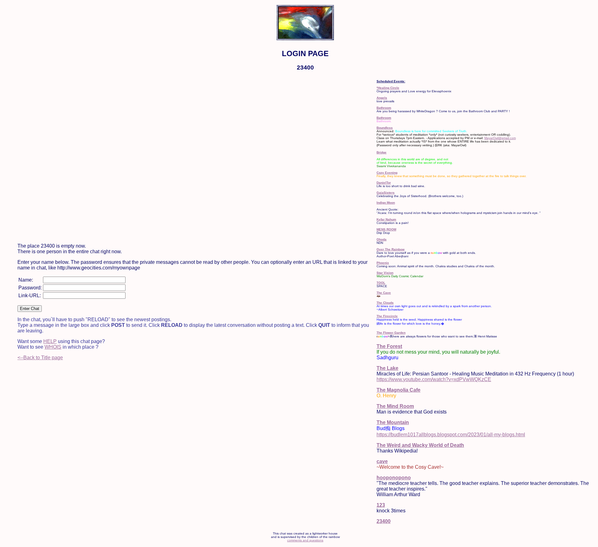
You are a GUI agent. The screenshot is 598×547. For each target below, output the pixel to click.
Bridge (382, 152)
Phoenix (383, 262)
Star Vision (385, 272)
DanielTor (384, 182)
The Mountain (393, 422)
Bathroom (384, 107)
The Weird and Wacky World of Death (420, 445)
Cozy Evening (387, 172)
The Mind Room (395, 406)
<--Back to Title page (40, 357)
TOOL (381, 282)
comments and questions (305, 540)
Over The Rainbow (391, 249)
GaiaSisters (386, 192)
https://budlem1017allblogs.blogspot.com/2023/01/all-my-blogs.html (451, 434)
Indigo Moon (386, 202)
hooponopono (394, 477)
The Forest (389, 346)
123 (381, 505)
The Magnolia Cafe (398, 390)
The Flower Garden (391, 332)
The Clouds (385, 302)
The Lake (387, 368)
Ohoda (382, 239)
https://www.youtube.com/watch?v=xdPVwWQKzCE (434, 379)
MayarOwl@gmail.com (500, 138)
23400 (384, 521)
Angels (382, 97)
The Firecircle (387, 316)
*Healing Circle (388, 88)
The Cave (384, 292)
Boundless (385, 127)
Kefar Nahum (386, 219)
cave (382, 461)
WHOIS (53, 347)
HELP (50, 341)
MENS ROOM (386, 229)
